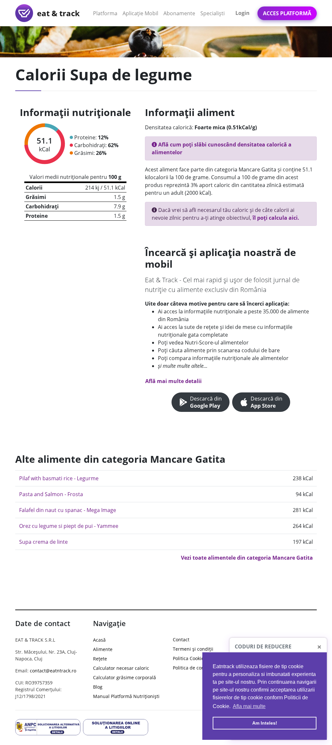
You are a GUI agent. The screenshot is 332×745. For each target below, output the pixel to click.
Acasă (99, 640)
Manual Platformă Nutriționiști (126, 696)
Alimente (103, 649)
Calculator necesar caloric (121, 668)
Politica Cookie (188, 658)
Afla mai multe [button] (249, 706)
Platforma (106, 13)
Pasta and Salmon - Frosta (51, 494)
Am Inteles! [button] (264, 723)
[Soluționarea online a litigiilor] (115, 726)
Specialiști (212, 13)
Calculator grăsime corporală (124, 677)
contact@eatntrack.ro (53, 671)
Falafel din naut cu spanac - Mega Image (67, 510)
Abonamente (179, 13)
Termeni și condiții (193, 649)
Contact (181, 639)
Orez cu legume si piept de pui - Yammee (68, 526)
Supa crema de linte (43, 541)
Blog (97, 687)
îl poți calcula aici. (276, 217)
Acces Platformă (287, 13)
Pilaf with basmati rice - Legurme (59, 478)
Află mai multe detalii (173, 381)
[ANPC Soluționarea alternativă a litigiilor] (47, 726)
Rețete (100, 659)
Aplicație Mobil (142, 13)
